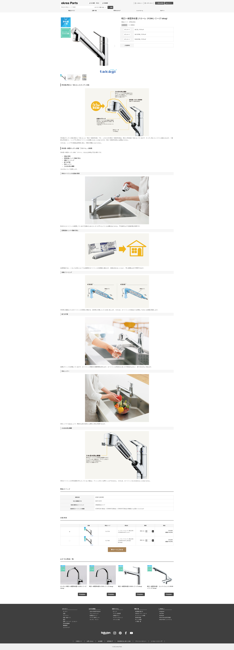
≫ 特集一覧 (138, 621)
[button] (114, 46)
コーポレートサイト (156, 641)
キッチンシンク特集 (140, 615)
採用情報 (109, 641)
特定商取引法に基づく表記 (124, 641)
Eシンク (115, 611)
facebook (161, 615)
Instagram (161, 611)
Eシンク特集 (138, 619)
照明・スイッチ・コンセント (70, 621)
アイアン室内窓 (117, 613)
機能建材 (65, 625)
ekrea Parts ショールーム (165, 619)
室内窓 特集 (138, 617)
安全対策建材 (66, 623)
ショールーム (139, 10)
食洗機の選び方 (139, 611)
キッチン (65, 611)
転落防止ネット (93, 615)
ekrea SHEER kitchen (95, 611)
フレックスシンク (94, 613)
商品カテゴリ (71, 10)
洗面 (64, 613)
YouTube (161, 613)
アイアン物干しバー (95, 617)
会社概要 (100, 641)
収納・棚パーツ (67, 617)
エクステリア (66, 627)
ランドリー (66, 615)
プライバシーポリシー (140, 641)
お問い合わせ (90, 641)
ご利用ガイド (79, 641)
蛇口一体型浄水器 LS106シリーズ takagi (130, 586)
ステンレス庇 (116, 619)
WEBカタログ (117, 10)
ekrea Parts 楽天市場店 (165, 617)
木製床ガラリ (116, 615)
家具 (64, 619)
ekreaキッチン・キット (141, 613)
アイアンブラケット (118, 617)
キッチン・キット (94, 619)
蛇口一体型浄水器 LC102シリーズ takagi (101, 586)
